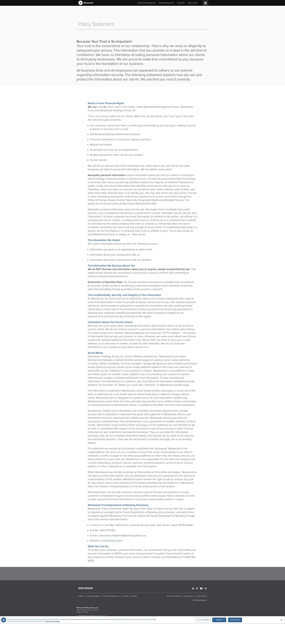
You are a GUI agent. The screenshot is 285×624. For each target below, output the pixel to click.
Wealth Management (166, 3)
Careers (125, 596)
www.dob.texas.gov (112, 540)
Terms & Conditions (174, 596)
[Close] (281, 619)
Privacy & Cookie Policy (52, 621)
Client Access (193, 3)
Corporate (181, 3)
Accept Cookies (235, 620)
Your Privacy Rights (203, 620)
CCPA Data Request (199, 600)
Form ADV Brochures (111, 596)
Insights (81, 596)
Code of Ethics (201, 596)
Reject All (219, 620)
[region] (142, 620)
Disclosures (188, 596)
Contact (134, 596)
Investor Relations (93, 596)
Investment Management (147, 3)
